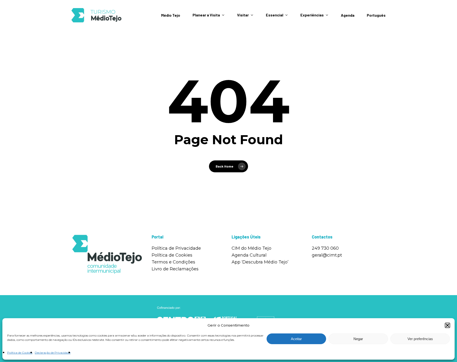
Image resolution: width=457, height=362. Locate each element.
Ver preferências (420, 339)
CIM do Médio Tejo (251, 248)
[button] (447, 325)
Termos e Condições (173, 262)
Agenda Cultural (249, 255)
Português (376, 15)
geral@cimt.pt (327, 255)
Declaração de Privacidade (52, 352)
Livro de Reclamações (175, 269)
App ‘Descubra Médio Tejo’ (260, 262)
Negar (358, 339)
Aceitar (296, 339)
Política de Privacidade (176, 248)
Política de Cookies (19, 352)
